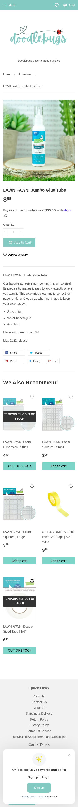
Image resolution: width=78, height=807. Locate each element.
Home (6, 74)
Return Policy (39, 719)
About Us (39, 707)
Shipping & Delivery (39, 713)
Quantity (8, 224)
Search (39, 696)
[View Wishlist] (57, 5)
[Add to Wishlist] (32, 396)
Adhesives (25, 74)
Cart (71, 5)
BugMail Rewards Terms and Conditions (39, 736)
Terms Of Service (39, 731)
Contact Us (39, 702)
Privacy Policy (39, 725)
